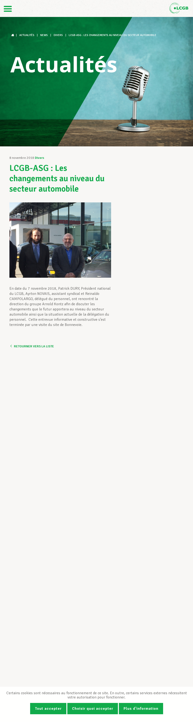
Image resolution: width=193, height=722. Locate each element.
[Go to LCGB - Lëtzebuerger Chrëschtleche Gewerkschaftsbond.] (13, 35)
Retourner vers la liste (34, 346)
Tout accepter (48, 708)
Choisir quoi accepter (92, 708)
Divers (39, 158)
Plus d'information (141, 708)
